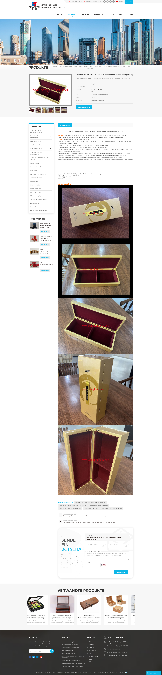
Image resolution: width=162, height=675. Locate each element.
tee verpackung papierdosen (70, 644)
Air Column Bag (35, 203)
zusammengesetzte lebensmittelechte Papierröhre (73, 657)
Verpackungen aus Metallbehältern (36, 153)
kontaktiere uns (126, 15)
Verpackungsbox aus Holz (86, 66)
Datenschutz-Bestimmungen (101, 672)
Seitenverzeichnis (94, 662)
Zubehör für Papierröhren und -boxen (39, 158)
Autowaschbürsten (36, 178)
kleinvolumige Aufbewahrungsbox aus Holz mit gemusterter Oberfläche (41, 617)
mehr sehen (45, 231)
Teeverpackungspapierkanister (70, 647)
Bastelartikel (34, 181)
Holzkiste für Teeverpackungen (99, 505)
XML (91, 672)
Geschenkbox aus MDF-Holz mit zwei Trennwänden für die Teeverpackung (104, 538)
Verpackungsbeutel (36, 148)
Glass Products (34, 163)
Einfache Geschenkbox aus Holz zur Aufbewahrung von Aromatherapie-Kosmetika (68, 617)
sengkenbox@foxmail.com (94, 1)
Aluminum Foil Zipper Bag (38, 199)
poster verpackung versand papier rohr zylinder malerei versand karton (45, 225)
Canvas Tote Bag (35, 207)
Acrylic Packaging (35, 145)
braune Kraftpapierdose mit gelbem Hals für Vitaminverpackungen (46, 251)
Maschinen (33, 170)
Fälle (112, 15)
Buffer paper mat (35, 188)
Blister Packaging (35, 196)
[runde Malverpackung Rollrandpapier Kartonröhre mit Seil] (34, 238)
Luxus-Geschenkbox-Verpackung (67, 66)
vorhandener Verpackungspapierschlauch (73, 666)
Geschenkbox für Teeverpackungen (112, 508)
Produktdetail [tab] (65, 125)
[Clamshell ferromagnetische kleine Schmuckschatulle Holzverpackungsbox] (121, 604)
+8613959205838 (123, 655)
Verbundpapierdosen (67, 650)
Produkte (72, 15)
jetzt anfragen (83, 107)
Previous (29, 609)
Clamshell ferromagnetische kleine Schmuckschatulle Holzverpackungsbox (121, 617)
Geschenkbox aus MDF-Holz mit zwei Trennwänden (90, 502)
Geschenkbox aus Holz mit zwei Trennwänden (73, 505)
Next (132, 609)
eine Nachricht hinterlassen (154, 673)
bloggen (91, 659)
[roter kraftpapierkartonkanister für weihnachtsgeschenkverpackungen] (34, 264)
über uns (85, 15)
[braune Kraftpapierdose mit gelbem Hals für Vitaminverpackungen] (34, 251)
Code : (89, 562)
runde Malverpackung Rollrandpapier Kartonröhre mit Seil (46, 238)
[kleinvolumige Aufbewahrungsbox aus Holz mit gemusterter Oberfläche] (41, 604)
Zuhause (60, 15)
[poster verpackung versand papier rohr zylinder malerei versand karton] (34, 225)
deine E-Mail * (114, 544)
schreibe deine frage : (94, 551)
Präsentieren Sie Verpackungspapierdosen (73, 663)
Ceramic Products (35, 167)
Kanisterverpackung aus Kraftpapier (72, 642)
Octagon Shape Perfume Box (39, 210)
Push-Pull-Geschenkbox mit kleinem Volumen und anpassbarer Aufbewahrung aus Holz (94, 617)
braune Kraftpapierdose (68, 653)
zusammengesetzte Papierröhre (71, 660)
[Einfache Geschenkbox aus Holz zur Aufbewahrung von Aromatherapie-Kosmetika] (68, 604)
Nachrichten (99, 15)
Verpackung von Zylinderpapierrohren (36, 131)
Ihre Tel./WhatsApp (92, 544)
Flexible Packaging (36, 141)
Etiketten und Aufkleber (38, 174)
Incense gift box (35, 185)
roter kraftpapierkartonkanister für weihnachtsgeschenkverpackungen (46, 264)
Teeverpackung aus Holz (91, 508)
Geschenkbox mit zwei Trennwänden (70, 508)
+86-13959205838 (76, 1)
